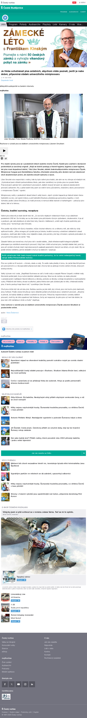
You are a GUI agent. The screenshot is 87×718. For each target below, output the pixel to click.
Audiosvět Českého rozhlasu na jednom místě (17, 352)
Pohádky (31, 342)
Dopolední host (7, 80)
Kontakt (47, 655)
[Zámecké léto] (43, 47)
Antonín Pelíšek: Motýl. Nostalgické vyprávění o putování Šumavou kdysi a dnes (46, 418)
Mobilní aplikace (8, 672)
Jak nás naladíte (50, 642)
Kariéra (47, 652)
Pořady (23, 24)
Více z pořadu (9, 460)
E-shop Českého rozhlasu (15, 507)
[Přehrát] (4, 151)
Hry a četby (7, 342)
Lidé (55, 24)
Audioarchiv (73, 12)
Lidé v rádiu (48, 648)
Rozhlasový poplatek (52, 658)
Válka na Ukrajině (8, 642)
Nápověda (48, 645)
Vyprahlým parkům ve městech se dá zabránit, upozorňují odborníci (41, 474)
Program (63, 12)
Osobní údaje (14, 712)
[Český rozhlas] (8, 2)
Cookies (5, 712)
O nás (72, 24)
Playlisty (47, 24)
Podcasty (5, 669)
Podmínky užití (26, 712)
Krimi (20, 342)
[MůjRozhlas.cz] (4, 91)
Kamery (83, 12)
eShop (4, 652)
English (36, 712)
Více (80, 24)
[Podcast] (2, 158)
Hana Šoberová (12, 313)
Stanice (5, 648)
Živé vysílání (55, 342)
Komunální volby (8, 645)
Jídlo (3, 24)
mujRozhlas (6, 336)
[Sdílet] (6, 158)
